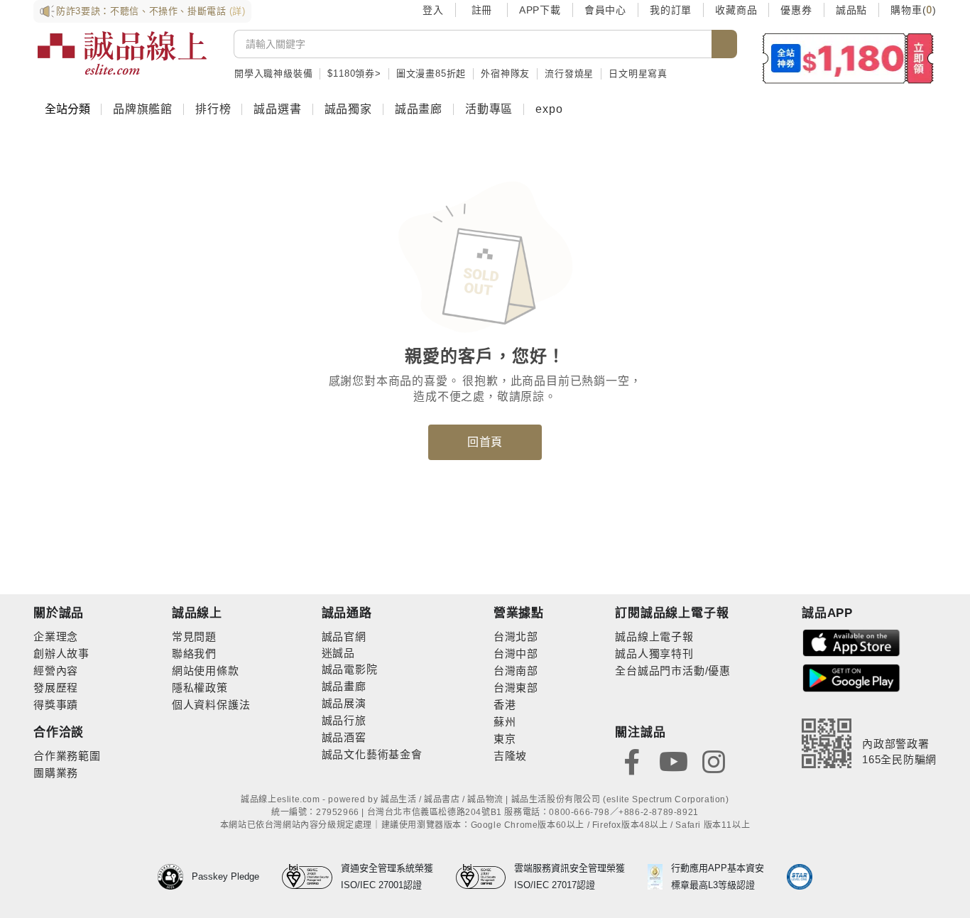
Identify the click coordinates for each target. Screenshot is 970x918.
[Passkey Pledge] (175, 877)
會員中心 (605, 10)
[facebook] (632, 761)
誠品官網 (344, 636)
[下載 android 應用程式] (851, 677)
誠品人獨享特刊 (654, 653)
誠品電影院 (350, 669)
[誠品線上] (122, 53)
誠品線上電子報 (654, 636)
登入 (433, 10)
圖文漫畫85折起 (431, 73)
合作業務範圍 (67, 756)
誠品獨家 (348, 109)
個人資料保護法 (211, 705)
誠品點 (851, 10)
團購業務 (55, 773)
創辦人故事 (61, 653)
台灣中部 (516, 653)
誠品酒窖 (344, 737)
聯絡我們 (194, 653)
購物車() (913, 10)
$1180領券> (354, 73)
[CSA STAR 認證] (799, 877)
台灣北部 (516, 636)
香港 (505, 705)
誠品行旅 (344, 720)
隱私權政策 (200, 688)
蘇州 (505, 722)
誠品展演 (344, 703)
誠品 (343, 653)
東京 (505, 739)
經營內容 (55, 671)
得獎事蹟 (55, 705)
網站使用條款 (205, 671)
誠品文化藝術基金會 (372, 754)
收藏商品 (736, 10)
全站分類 (67, 109)
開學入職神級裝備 (273, 73)
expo (548, 109)
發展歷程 (55, 688)
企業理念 (55, 636)
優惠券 (796, 10)
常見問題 (194, 636)
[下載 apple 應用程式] (851, 642)
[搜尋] (724, 44)
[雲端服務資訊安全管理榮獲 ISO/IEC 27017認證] (485, 877)
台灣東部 (516, 688)
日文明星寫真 (638, 73)
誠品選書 (277, 109)
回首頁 (485, 442)
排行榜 (213, 109)
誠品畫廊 (418, 109)
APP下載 (540, 10)
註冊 (481, 10)
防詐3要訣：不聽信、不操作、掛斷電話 (151, 11)
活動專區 (489, 109)
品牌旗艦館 (143, 109)
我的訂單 (671, 10)
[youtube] (673, 761)
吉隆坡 (510, 756)
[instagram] (714, 761)
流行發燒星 (569, 73)
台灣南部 (516, 671)
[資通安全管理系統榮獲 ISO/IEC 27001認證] (311, 877)
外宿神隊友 (505, 73)
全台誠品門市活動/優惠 (673, 671)
